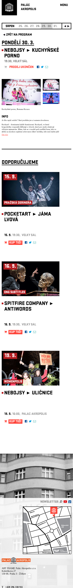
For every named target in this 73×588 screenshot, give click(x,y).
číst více (5, 135)
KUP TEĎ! (15, 243)
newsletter (49, 502)
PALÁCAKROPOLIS (28, 7)
